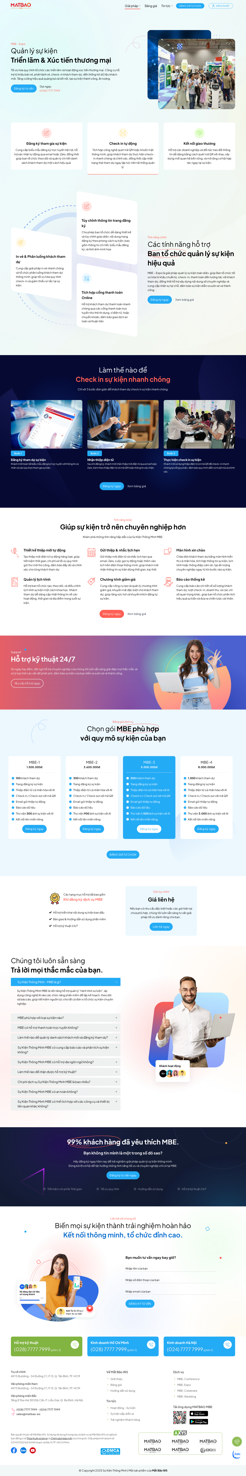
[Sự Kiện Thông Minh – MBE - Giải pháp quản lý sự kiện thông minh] (21, 6)
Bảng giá (151, 6)
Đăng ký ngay (34, 828)
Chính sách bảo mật (61, 1438)
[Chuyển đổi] (116, 982)
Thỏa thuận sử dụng (37, 1438)
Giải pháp (131, 6)
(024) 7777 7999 (185, 1349)
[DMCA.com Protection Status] (110, 1451)
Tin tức (166, 6)
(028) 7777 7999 (50, 90)
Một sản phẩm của (148, 1470)
